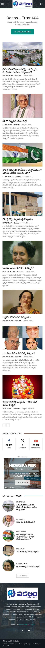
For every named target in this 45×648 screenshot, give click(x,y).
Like (9, 440)
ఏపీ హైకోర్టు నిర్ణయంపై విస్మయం (17, 219)
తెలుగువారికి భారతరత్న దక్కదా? (18, 353)
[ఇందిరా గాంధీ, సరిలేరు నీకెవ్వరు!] (22, 253)
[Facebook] (15, 630)
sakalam (18, 76)
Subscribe (36, 440)
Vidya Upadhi (8, 176)
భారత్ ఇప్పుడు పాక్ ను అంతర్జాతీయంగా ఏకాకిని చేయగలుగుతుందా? (22, 171)
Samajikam (7, 125)
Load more (22, 576)
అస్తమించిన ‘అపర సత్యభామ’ (17, 316)
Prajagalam (7, 76)
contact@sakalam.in (27, 624)
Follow (23, 440)
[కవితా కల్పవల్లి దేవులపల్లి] (22, 106)
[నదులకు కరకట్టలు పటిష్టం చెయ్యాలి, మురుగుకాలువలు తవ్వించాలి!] (22, 54)
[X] (22, 630)
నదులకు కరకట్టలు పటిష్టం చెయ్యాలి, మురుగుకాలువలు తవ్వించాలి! (19, 71)
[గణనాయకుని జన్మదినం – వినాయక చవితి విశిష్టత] (22, 387)
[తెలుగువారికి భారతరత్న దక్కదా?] (22, 338)
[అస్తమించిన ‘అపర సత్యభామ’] (22, 302)
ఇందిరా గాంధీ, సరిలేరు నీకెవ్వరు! (18, 268)
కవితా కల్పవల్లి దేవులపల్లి (14, 120)
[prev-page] (4, 425)
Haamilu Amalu (8, 272)
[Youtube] (29, 630)
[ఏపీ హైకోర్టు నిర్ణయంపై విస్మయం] (22, 204)
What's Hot (7, 408)
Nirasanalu (7, 223)
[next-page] (8, 425)
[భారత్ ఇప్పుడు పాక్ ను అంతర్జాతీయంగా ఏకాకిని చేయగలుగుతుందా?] (22, 155)
